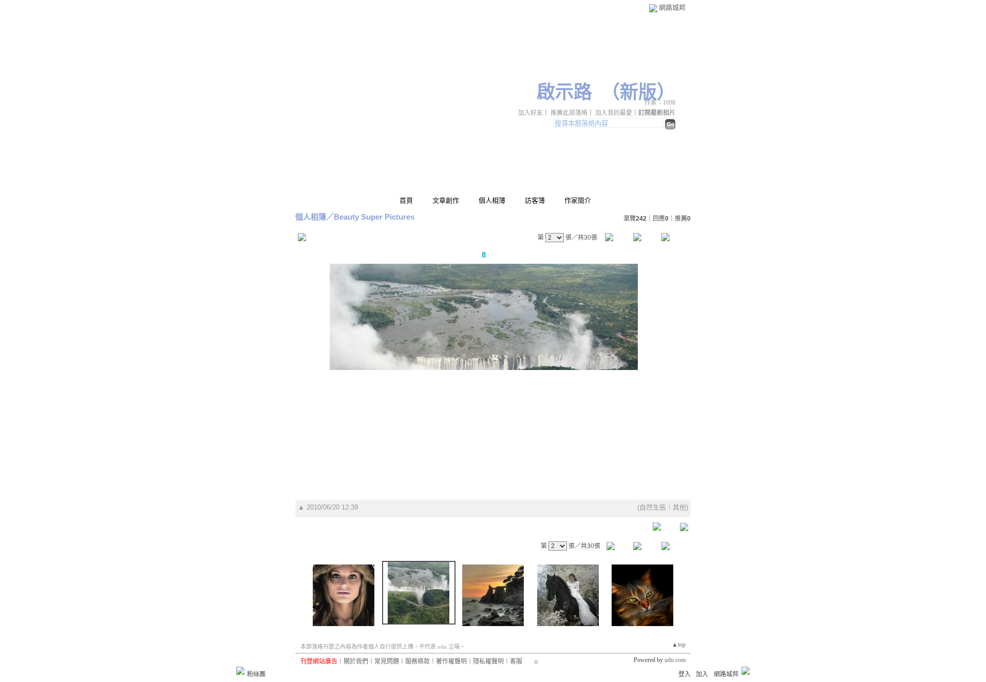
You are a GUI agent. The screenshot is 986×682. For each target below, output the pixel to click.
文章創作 (445, 200)
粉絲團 (256, 674)
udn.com (675, 660)
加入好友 (530, 112)
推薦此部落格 (569, 112)
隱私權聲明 (488, 661)
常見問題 (386, 661)
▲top (679, 644)
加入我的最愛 (613, 112)
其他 (679, 507)
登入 (684, 674)
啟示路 (564, 92)
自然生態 (652, 507)
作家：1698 (659, 102)
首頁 (406, 200)
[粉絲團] (240, 671)
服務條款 (417, 661)
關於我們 (356, 661)
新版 (638, 92)
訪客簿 (535, 200)
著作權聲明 (451, 661)
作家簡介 (577, 200)
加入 (702, 674)
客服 (516, 661)
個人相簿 (492, 200)
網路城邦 (672, 7)
